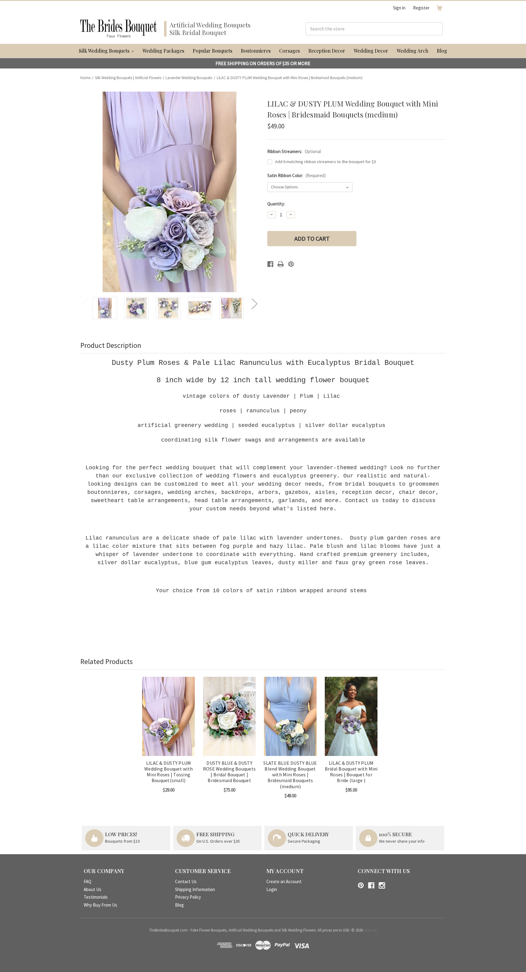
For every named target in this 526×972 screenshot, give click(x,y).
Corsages (289, 50)
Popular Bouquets (212, 50)
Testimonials (96, 897)
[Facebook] (270, 264)
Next (254, 303)
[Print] (281, 264)
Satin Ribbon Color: (296, 175)
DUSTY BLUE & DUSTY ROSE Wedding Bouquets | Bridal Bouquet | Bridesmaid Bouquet (229, 772)
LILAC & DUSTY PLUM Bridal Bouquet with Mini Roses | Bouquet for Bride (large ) (351, 772)
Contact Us (186, 881)
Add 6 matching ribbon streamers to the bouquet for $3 (325, 161)
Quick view (163, 711)
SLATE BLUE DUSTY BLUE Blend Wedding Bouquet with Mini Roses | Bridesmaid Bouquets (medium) (290, 774)
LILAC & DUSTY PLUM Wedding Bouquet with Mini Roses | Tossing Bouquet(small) (168, 772)
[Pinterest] (291, 264)
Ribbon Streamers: (294, 151)
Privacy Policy (188, 897)
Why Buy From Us (100, 905)
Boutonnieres (256, 50)
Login (271, 889)
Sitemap (370, 930)
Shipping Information (195, 889)
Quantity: (276, 204)
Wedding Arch (412, 50)
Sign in (399, 8)
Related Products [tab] (106, 661)
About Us (92, 889)
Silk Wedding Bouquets (105, 50)
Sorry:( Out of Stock (229, 721)
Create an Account (284, 881)
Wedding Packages (163, 50)
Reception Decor (326, 50)
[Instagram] (382, 885)
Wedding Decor (371, 50)
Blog (442, 50)
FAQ (87, 881)
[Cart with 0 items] (439, 8)
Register (421, 8)
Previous (85, 303)
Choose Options (168, 721)
